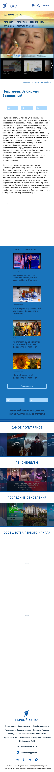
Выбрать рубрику (25, 26)
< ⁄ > (39, 108)
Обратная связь (10, 737)
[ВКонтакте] (12, 108)
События (47, 737)
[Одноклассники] (27, 108)
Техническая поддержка (30, 737)
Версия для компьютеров (27, 746)
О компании (10, 726)
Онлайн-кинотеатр (41, 726)
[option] (12, 66)
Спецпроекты (24, 726)
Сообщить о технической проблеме (37, 82)
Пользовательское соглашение (32, 733)
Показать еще (27, 386)
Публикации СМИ (27, 741)
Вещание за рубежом (29, 752)
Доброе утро (13, 14)
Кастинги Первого (41, 730)
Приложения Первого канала (18, 730)
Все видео (12, 733)
